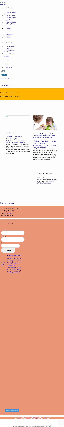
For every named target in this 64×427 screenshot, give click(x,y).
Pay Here (9, 85)
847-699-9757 (10, 213)
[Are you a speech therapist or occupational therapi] (6, 359)
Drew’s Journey (11, 133)
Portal (3, 85)
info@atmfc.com (45, 183)
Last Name (3, 236)
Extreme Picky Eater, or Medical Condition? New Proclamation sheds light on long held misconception (44, 135)
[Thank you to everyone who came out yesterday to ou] (17, 292)
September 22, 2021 (12, 139)
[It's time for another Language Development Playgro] (17, 320)
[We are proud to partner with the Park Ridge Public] (6, 287)
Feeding (9, 136)
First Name (3, 229)
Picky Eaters (18, 136)
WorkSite (47, 426)
